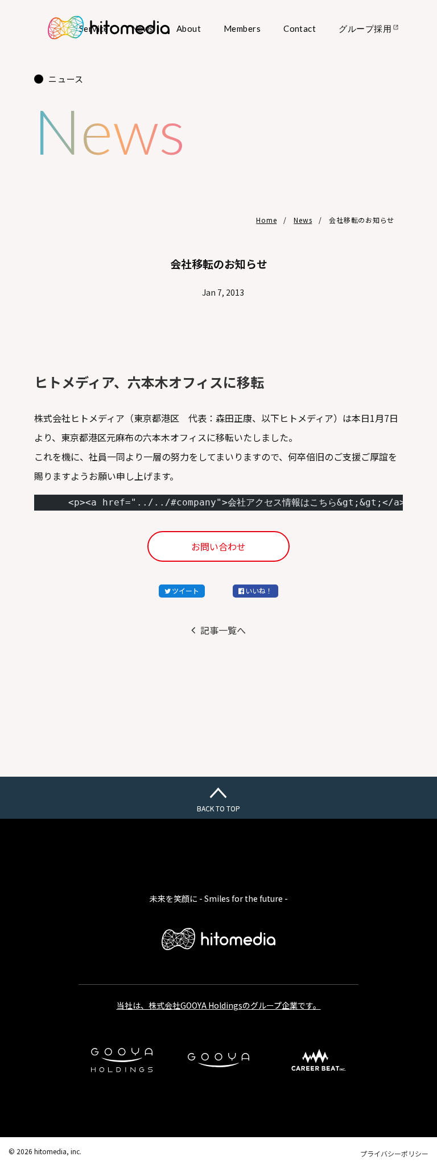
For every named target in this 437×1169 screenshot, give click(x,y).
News (303, 220)
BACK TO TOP (218, 808)
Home (266, 220)
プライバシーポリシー (394, 1153)
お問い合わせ (218, 546)
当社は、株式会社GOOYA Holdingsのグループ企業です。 (219, 1005)
